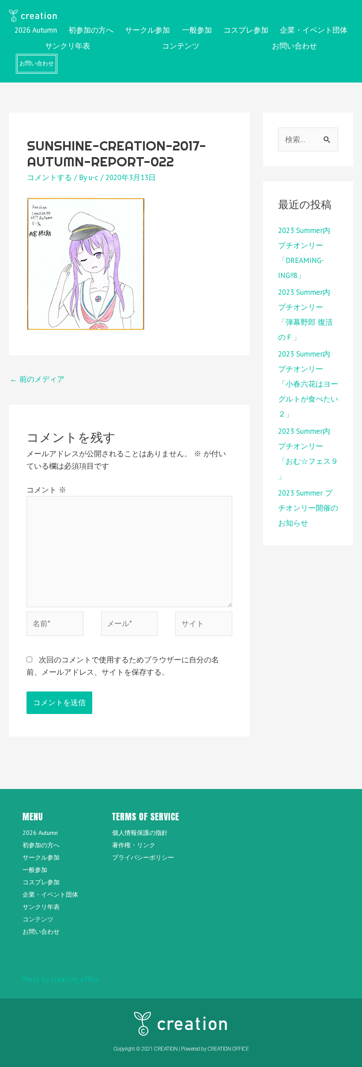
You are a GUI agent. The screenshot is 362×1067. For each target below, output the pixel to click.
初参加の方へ (90, 30)
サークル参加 (147, 30)
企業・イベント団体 (313, 30)
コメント (46, 490)
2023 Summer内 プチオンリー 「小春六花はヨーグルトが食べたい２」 (308, 384)
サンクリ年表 (67, 46)
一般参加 (197, 30)
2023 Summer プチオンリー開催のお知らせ (308, 508)
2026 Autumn (36, 30)
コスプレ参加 (245, 30)
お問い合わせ (294, 46)
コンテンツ (181, 46)
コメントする (49, 177)
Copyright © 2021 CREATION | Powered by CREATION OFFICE (181, 1049)
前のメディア (37, 379)
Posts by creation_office (60, 979)
